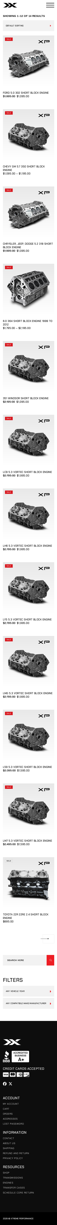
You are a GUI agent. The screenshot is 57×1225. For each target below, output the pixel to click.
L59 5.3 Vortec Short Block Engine (27, 767)
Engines (8, 1182)
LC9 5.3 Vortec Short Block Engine (27, 472)
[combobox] (28, 25)
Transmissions (13, 1177)
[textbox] (28, 991)
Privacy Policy (13, 1158)
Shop (6, 1172)
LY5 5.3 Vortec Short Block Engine (27, 619)
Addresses (10, 1118)
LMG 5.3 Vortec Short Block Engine (28, 693)
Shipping (8, 1148)
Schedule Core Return (18, 1192)
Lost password (13, 1123)
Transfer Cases (14, 1187)
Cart (6, 1108)
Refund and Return (16, 1153)
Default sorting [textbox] (15, 25)
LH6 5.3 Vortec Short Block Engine (27, 546)
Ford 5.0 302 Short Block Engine (26, 93)
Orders (8, 1113)
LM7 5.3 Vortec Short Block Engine (27, 841)
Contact (8, 1138)
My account (11, 1103)
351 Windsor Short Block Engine (26, 398)
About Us (9, 1143)
